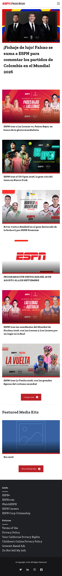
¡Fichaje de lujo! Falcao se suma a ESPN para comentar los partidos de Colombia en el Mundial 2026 (28, 59)
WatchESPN (9, 504)
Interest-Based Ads (13, 546)
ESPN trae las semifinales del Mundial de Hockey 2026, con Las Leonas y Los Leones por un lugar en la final (31, 330)
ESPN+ (6, 495)
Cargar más (29, 397)
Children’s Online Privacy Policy (22, 541)
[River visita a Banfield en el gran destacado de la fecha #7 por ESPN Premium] (31, 206)
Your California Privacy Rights (21, 537)
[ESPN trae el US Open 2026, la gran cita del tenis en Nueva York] (31, 156)
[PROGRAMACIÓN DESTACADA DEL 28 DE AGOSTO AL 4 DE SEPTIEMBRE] (31, 256)
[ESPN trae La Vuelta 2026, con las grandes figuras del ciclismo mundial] (31, 360)
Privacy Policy (11, 532)
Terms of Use (10, 528)
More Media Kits (29, 469)
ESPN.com (8, 499)
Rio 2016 (9, 457)
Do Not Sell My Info (14, 550)
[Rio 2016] (31, 436)
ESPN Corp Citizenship (16, 513)
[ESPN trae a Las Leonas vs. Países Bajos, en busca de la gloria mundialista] (31, 106)
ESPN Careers (10, 508)
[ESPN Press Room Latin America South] (13, 3)
